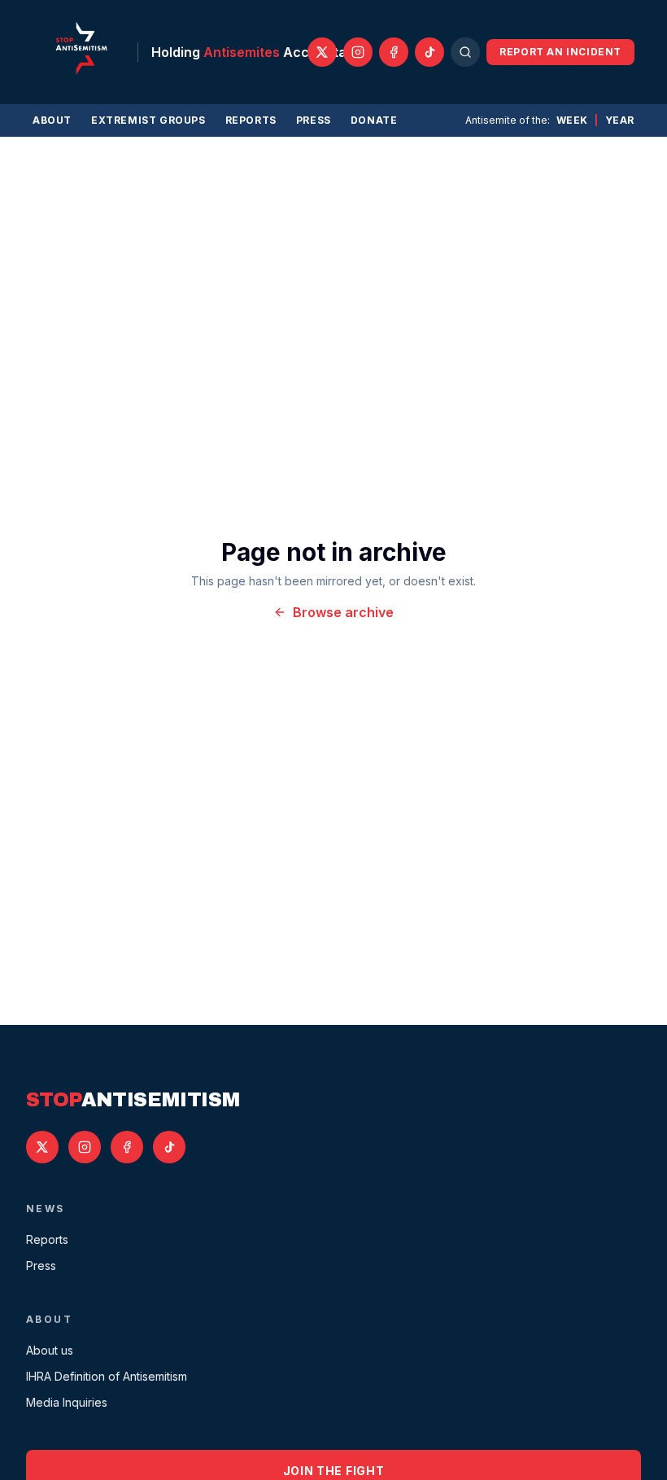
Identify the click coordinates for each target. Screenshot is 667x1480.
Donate (374, 120)
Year (619, 120)
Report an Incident (560, 52)
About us (49, 1350)
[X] (322, 52)
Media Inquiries (66, 1402)
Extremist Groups (148, 120)
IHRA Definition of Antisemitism (106, 1376)
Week (572, 120)
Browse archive (343, 612)
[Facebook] (393, 52)
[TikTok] (429, 52)
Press (313, 120)
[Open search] (465, 52)
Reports (251, 120)
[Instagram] (358, 52)
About (52, 120)
